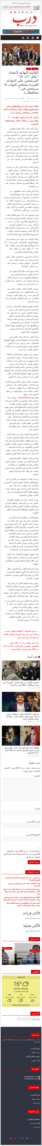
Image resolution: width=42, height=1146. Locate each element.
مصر (28, 69)
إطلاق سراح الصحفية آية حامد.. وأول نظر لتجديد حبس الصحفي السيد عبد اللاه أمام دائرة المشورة (21, 750)
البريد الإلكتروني (33, 822)
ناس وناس (21, 951)
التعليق (36, 776)
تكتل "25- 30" (34, 101)
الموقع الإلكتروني (33, 835)
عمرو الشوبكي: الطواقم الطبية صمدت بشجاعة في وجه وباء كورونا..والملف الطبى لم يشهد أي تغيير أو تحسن (21, 634)
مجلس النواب (26, 101)
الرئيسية (35, 69)
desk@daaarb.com (31, 1077)
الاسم (37, 808)
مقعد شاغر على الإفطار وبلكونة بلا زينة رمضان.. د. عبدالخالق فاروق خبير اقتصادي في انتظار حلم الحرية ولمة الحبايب (20, 956)
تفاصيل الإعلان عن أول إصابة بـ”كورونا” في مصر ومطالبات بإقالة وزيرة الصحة (21, 683)
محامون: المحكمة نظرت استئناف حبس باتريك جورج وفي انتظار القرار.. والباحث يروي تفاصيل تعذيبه (22, 716)
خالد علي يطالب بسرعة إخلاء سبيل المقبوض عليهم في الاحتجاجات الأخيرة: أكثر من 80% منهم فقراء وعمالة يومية (21, 646)
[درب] (37, 37)
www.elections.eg (26, 398)
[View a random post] (22, 37)
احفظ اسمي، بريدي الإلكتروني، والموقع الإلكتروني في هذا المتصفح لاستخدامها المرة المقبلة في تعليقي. (21, 854)
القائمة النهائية (18, 98)
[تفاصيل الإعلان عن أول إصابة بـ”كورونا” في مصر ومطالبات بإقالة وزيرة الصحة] (21, 662)
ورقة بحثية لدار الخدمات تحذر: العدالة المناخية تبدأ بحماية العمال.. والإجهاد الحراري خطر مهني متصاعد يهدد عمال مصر (21, 891)
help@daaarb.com (31, 1079)
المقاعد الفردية (9, 98)
